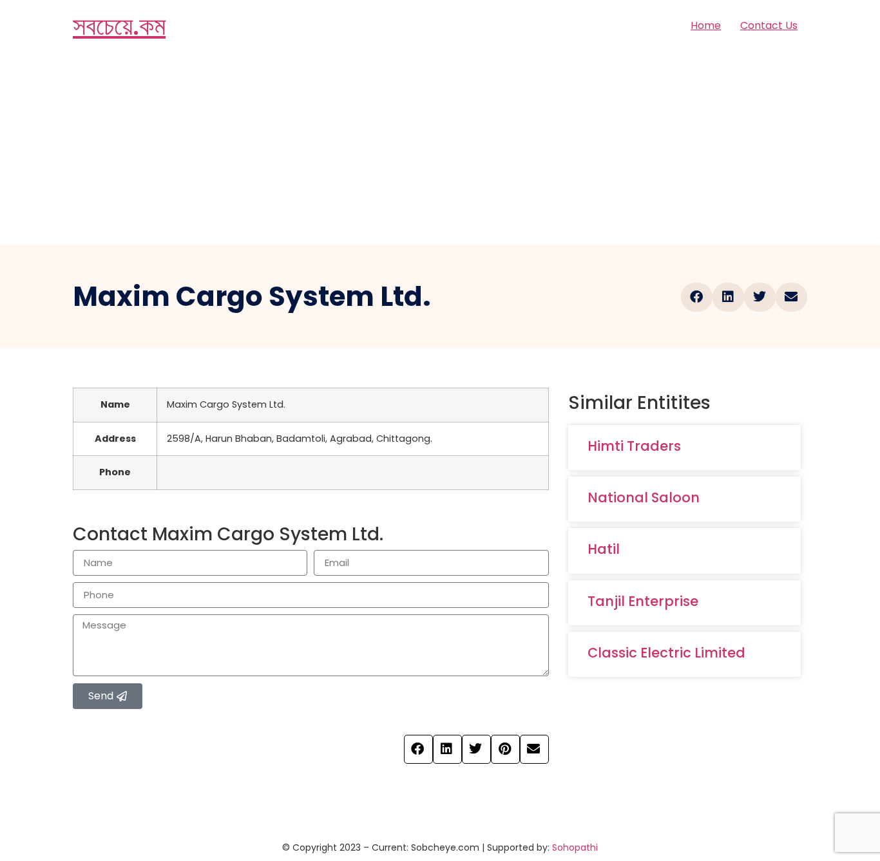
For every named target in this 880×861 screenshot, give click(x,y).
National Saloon (644, 497)
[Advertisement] (440, 148)
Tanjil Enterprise (643, 601)
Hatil (604, 549)
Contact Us (769, 25)
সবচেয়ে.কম (119, 26)
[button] (697, 297)
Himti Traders (634, 446)
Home (706, 25)
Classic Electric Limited (666, 652)
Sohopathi (575, 847)
